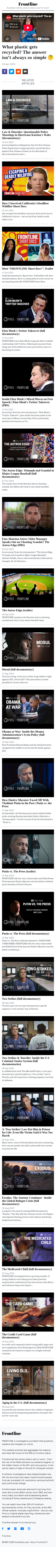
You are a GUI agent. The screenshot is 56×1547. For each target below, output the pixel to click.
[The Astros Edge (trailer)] (28, 587)
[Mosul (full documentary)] (28, 647)
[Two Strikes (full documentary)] (28, 976)
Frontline (28, 4)
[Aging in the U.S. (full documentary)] (28, 1380)
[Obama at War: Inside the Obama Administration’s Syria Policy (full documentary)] (28, 709)
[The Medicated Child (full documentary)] (28, 1246)
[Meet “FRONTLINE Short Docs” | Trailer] (28, 246)
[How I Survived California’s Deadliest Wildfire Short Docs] (28, 180)
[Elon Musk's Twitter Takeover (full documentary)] (28, 308)
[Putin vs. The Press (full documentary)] (28, 911)
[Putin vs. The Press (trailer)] (28, 848)
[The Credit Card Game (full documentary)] (28, 1311)
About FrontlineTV (39, 1542)
